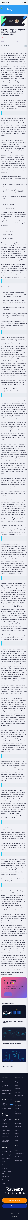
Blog (9, 9)
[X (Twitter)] (6, 1193)
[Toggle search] (22, 2)
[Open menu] (25, 2)
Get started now (14, 1200)
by (3, 37)
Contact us (14, 1206)
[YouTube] (16, 1193)
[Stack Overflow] (13, 1193)
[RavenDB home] (5, 2)
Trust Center (14, 1216)
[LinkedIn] (9, 1193)
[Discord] (23, 1193)
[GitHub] (20, 1193)
